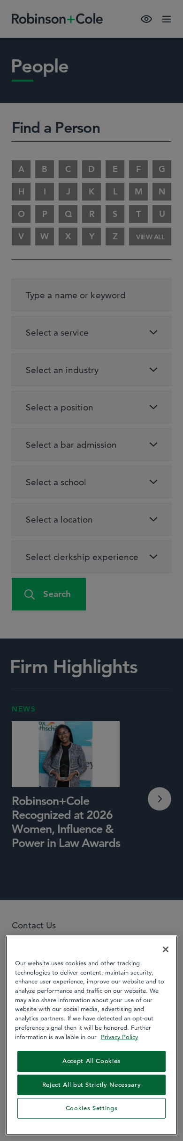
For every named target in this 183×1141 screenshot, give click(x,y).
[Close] (165, 949)
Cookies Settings (92, 1108)
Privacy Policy (119, 1037)
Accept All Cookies (91, 1061)
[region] (92, 1035)
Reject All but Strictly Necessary (91, 1085)
